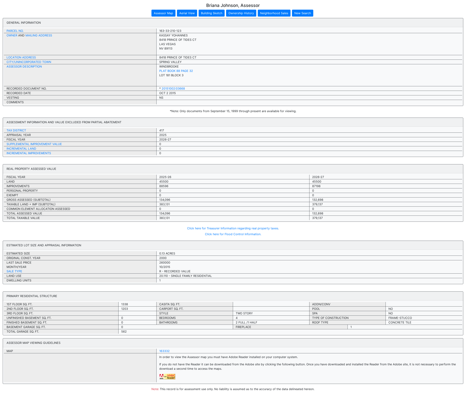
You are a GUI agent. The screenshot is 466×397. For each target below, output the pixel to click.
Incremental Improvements (29, 153)
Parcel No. (15, 31)
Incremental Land (21, 148)
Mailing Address (38, 35)
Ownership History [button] (241, 13)
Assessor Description (24, 66)
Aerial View (187, 13)
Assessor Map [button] (163, 13)
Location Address (21, 57)
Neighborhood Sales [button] (274, 13)
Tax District (16, 130)
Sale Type (14, 271)
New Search (302, 13)
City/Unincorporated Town (29, 62)
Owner (12, 35)
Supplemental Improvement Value (34, 144)
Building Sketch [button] (211, 13)
